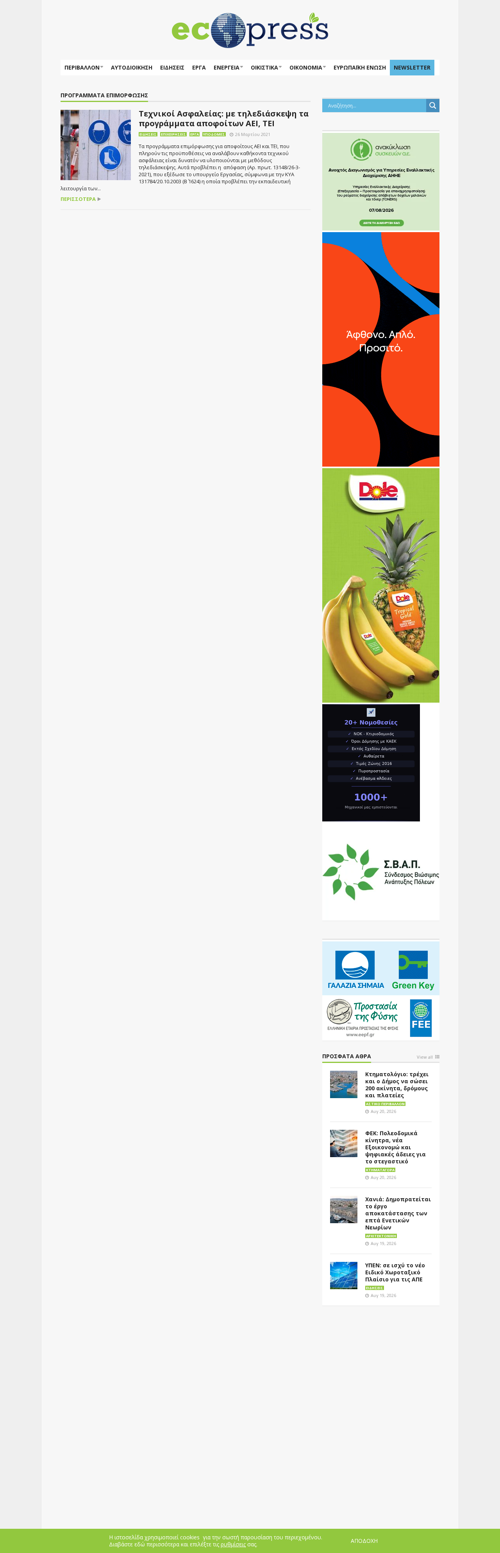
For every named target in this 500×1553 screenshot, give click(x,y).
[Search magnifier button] (432, 105)
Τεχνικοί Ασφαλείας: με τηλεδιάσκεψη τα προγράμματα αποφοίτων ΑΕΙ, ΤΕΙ (224, 118)
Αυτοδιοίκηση (131, 67)
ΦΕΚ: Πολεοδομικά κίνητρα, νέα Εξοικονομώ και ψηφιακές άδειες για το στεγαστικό (395, 1147)
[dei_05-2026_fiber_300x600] (380, 348)
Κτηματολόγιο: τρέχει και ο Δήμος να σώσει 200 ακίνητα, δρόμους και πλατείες (397, 1084)
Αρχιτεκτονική (381, 1236)
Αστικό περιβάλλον (385, 1104)
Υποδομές (214, 134)
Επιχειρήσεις (173, 134)
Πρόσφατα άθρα (346, 1056)
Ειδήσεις (172, 67)
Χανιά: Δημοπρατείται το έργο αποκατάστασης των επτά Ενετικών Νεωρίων (398, 1213)
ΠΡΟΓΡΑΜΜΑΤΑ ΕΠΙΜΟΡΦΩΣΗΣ (104, 95)
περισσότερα (78, 199)
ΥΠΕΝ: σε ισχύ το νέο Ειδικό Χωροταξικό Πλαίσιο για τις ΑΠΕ (395, 1272)
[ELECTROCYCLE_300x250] (380, 180)
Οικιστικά (264, 67)
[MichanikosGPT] (371, 762)
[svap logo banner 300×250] (380, 871)
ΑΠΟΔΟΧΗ (364, 1540)
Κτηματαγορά (380, 1170)
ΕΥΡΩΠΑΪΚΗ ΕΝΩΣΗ (360, 67)
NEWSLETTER (412, 67)
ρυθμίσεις (233, 1544)
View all (425, 1057)
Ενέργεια (226, 67)
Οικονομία (305, 67)
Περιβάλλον (82, 67)
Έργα (199, 67)
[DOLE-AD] (380, 584)
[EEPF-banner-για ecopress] (380, 989)
